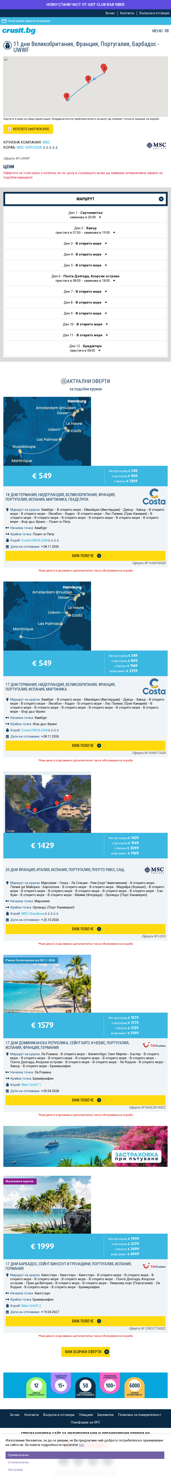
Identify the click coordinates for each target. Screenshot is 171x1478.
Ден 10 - (82, 324)
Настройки (15, 1469)
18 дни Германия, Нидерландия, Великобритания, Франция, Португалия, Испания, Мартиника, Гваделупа (60, 497)
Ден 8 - (83, 302)
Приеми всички (18, 1455)
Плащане (86, 1415)
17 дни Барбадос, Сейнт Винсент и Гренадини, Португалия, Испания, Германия (69, 1266)
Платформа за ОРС (85, 1422)
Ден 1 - (85, 215)
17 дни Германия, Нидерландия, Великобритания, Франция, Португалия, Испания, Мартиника (60, 686)
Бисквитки (106, 1415)
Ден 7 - (83, 292)
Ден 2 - (83, 230)
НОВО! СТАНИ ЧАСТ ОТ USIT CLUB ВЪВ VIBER (85, 4)
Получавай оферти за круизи (29, 21)
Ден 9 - (83, 313)
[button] (104, 69)
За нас (110, 13)
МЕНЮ (157, 31)
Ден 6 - (85, 278)
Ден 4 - (83, 254)
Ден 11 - (82, 335)
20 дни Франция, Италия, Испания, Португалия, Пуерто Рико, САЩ (65, 869)
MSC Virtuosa (29, 147)
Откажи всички (18, 1462)
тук (81, 1445)
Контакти (127, 13)
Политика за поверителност (139, 1415)
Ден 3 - (83, 243)
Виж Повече (83, 555)
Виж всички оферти (83, 1351)
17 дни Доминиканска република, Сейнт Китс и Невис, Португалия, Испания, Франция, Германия (67, 1045)
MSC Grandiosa (33, 914)
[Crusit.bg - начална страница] (19, 30)
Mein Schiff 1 (31, 1085)
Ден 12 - (85, 348)
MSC (46, 142)
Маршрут (85, 199)
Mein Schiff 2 (31, 1306)
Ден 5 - (83, 265)
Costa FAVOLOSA (35, 540)
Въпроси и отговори (154, 13)
